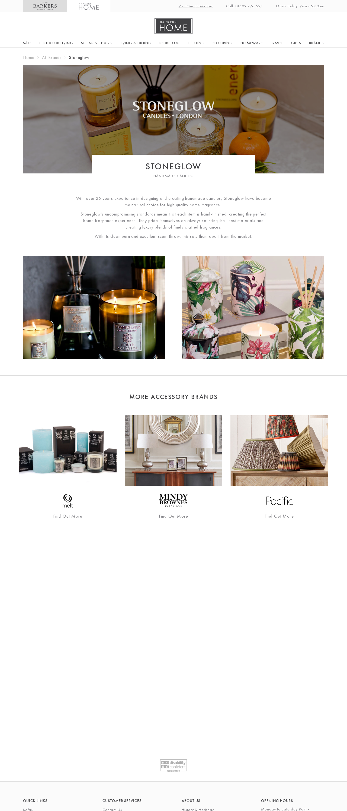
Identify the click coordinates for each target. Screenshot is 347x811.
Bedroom (169, 42)
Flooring (223, 42)
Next (336, 467)
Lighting (196, 42)
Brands (316, 42)
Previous (11, 467)
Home (28, 57)
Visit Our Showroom (196, 6)
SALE (27, 42)
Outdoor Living (56, 42)
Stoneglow (79, 57)
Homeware (251, 42)
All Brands (52, 57)
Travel (276, 42)
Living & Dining (136, 42)
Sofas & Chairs (96, 42)
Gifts (296, 42)
